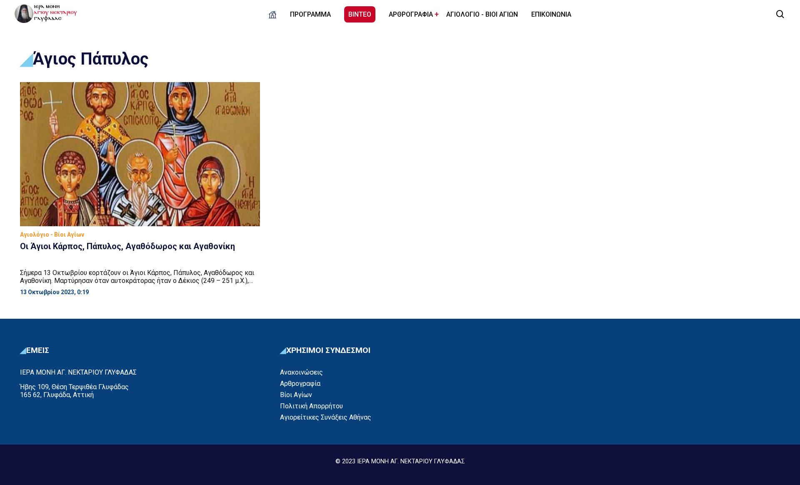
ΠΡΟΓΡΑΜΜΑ (310, 14)
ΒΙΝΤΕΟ (359, 14)
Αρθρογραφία (300, 384)
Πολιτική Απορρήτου (311, 406)
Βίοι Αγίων (296, 395)
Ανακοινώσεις (301, 372)
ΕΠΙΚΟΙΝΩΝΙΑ (551, 14)
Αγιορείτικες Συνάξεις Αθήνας (325, 417)
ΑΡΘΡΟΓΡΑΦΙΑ (411, 14)
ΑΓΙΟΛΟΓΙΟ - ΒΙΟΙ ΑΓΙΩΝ (482, 14)
